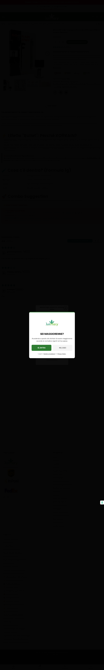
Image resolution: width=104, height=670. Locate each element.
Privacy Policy (62, 354)
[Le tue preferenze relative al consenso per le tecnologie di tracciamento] (102, 502)
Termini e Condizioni (49, 354)
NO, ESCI (62, 348)
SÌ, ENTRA (42, 348)
